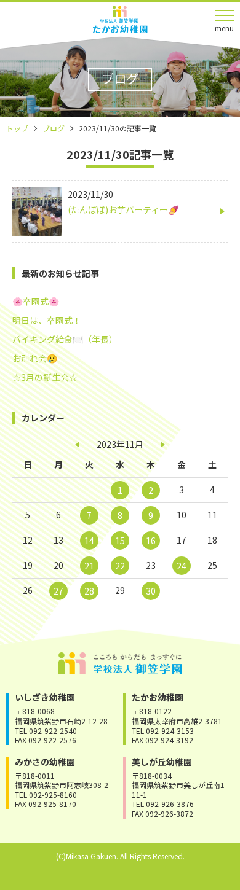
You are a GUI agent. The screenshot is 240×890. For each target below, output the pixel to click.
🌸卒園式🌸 (35, 301)
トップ (17, 128)
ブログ (53, 128)
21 (89, 566)
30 (151, 591)
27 (58, 591)
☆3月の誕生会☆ (45, 377)
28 (89, 591)
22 (120, 566)
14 (89, 540)
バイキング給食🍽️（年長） (65, 339)
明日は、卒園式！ (46, 320)
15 (120, 540)
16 (151, 540)
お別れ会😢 (34, 358)
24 (181, 566)
